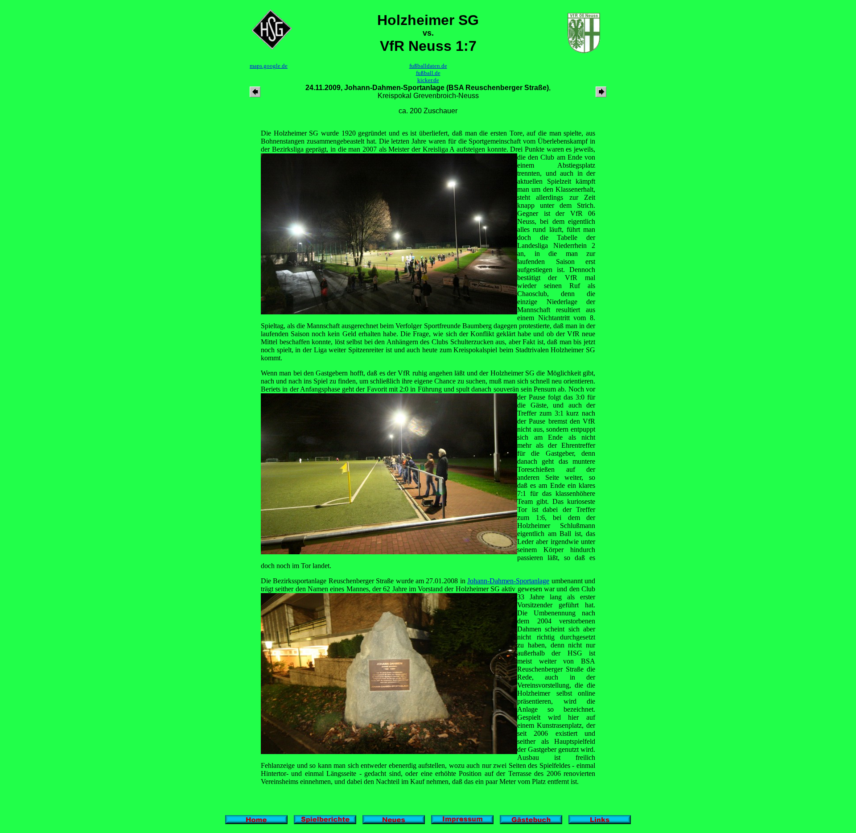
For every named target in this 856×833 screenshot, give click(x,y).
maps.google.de (269, 65)
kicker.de (428, 80)
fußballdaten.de (428, 65)
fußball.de (428, 73)
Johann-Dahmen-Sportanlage (508, 581)
